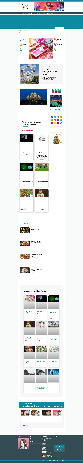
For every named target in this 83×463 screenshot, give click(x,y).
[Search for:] (59, 27)
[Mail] (64, 1)
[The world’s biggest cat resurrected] (44, 444)
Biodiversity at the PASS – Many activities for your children (26, 208)
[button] (30, 48)
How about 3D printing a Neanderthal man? (28, 363)
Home (23, 0)
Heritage (38, 13)
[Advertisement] (41, 21)
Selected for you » (25, 126)
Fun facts (43, 13)
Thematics (24, 13)
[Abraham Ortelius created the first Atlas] (44, 456)
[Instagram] (60, 1)
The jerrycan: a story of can (41, 362)
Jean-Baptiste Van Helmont (53, 385)
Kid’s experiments (50, 13)
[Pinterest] (62, 1)
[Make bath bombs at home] (44, 439)
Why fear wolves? (26, 153)
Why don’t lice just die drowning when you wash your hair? (49, 452)
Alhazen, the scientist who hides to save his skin (49, 447)
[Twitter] (59, 1)
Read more (26, 314)
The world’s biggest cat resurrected (49, 443)
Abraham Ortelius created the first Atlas (49, 456)
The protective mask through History (41, 337)
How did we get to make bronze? (53, 362)
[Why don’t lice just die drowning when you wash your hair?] (44, 452)
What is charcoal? (28, 385)
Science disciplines (31, 13)
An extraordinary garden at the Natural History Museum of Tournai (41, 183)
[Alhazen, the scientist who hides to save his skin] (44, 448)
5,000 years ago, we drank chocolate (41, 208)
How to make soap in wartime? (29, 312)
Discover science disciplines (51, 460)
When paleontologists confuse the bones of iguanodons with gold (41, 387)
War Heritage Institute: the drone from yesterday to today (53, 338)
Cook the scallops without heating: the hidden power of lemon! (37, 269)
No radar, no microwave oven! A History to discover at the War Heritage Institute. (26, 183)
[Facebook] (57, 1)
